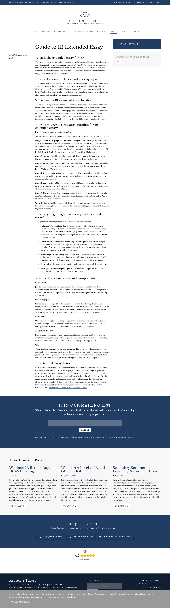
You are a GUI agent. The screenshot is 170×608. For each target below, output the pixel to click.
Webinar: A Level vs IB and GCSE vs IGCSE (83, 469)
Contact (137, 32)
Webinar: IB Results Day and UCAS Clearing (32, 469)
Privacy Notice (70, 597)
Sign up (85, 430)
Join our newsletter (117, 536)
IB (118, 62)
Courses (45, 32)
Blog (113, 32)
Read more (16, 506)
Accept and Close (20, 602)
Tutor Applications (121, 2)
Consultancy (62, 32)
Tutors (32, 32)
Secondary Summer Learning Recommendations (136, 469)
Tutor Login (138, 2)
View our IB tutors (127, 44)
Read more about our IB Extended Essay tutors (68, 388)
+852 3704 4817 (48, 2)
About (124, 32)
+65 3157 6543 (68, 2)
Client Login (153, 2)
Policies (145, 588)
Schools (102, 32)
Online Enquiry (82, 536)
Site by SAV (153, 588)
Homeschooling (83, 32)
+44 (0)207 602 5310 (24, 2)
